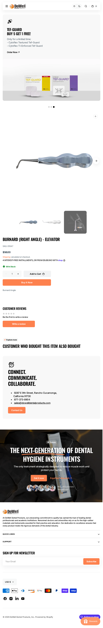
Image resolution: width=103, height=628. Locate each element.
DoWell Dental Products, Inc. (22, 617)
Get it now (38, 478)
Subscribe (89, 561)
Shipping (6, 257)
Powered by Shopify (44, 617)
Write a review (19, 324)
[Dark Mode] (75, 6)
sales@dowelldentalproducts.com (32, 402)
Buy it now (26, 282)
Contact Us (16, 410)
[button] (7, 6)
